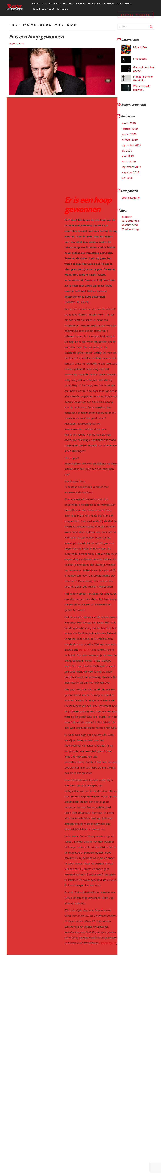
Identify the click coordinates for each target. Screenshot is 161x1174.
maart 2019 (128, 161)
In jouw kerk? (113, 3)
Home (36, 3)
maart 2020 (128, 123)
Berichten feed (130, 221)
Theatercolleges (61, 3)
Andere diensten (88, 3)
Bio (44, 3)
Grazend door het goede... (143, 69)
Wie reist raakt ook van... (142, 87)
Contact (62, 9)
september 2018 (131, 167)
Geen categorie (130, 197)
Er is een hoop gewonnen (36, 36)
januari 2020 (128, 134)
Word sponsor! (44, 9)
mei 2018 (127, 178)
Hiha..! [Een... (140, 47)
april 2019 (127, 156)
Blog (128, 3)
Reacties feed (129, 225)
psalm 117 (84, 650)
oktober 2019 (129, 139)
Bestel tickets (135, 14)
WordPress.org (130, 229)
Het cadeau (140, 58)
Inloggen (126, 216)
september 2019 (131, 145)
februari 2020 (129, 128)
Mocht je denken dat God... (143, 78)
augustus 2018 (130, 172)
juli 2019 (126, 150)
